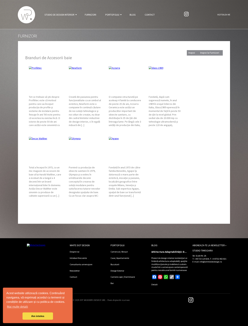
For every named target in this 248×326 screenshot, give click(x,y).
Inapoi (191, 52)
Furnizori (90, 14)
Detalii (154, 284)
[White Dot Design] (26, 14)
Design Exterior (117, 270)
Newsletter (75, 270)
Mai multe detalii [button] (17, 306)
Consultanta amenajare (81, 264)
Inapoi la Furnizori (209, 52)
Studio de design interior (59, 14)
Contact (150, 14)
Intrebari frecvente (78, 258)
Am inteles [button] (37, 316)
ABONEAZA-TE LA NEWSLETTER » (209, 245)
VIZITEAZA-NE (223, 14)
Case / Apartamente (120, 258)
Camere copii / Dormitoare (123, 276)
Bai (112, 283)
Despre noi (74, 251)
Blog (133, 14)
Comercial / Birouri (119, 251)
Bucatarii (115, 264)
